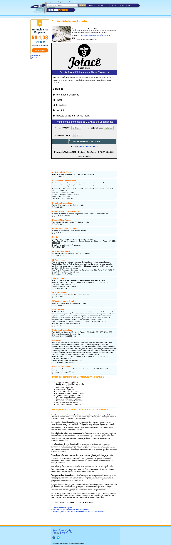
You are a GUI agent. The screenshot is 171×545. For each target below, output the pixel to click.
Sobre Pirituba (69, 2)
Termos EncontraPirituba (60, 543)
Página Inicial (52, 2)
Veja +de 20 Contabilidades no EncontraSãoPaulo (71, 509)
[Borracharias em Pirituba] (35, 58)
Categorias (61, 2)
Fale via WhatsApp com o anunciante (86, 141)
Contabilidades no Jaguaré (63, 508)
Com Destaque (65, 534)
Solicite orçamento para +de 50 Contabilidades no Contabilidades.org (78, 511)
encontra (58, 10)
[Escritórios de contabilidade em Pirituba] (35, 55)
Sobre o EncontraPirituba (62, 530)
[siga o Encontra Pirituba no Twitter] (58, 539)
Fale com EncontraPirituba (62, 532)
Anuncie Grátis (78, 534)
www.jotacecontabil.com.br (86, 147)
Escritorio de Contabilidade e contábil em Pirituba (95, 35)
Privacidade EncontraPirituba (76, 543)
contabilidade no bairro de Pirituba (83, 30)
